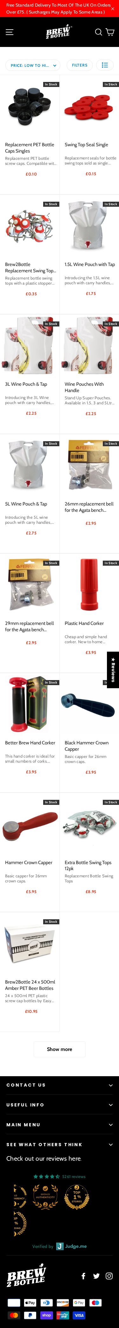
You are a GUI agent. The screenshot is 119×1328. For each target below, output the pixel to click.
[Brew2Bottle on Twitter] (96, 1276)
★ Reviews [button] (113, 670)
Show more (59, 1049)
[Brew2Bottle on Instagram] (109, 1276)
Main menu (23, 1125)
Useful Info (25, 1105)
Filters (79, 65)
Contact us (26, 1085)
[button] (105, 65)
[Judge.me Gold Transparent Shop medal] (91, 1197)
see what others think (44, 1144)
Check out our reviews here (43, 1158)
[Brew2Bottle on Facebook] (83, 1276)
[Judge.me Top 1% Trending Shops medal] (91, 1223)
